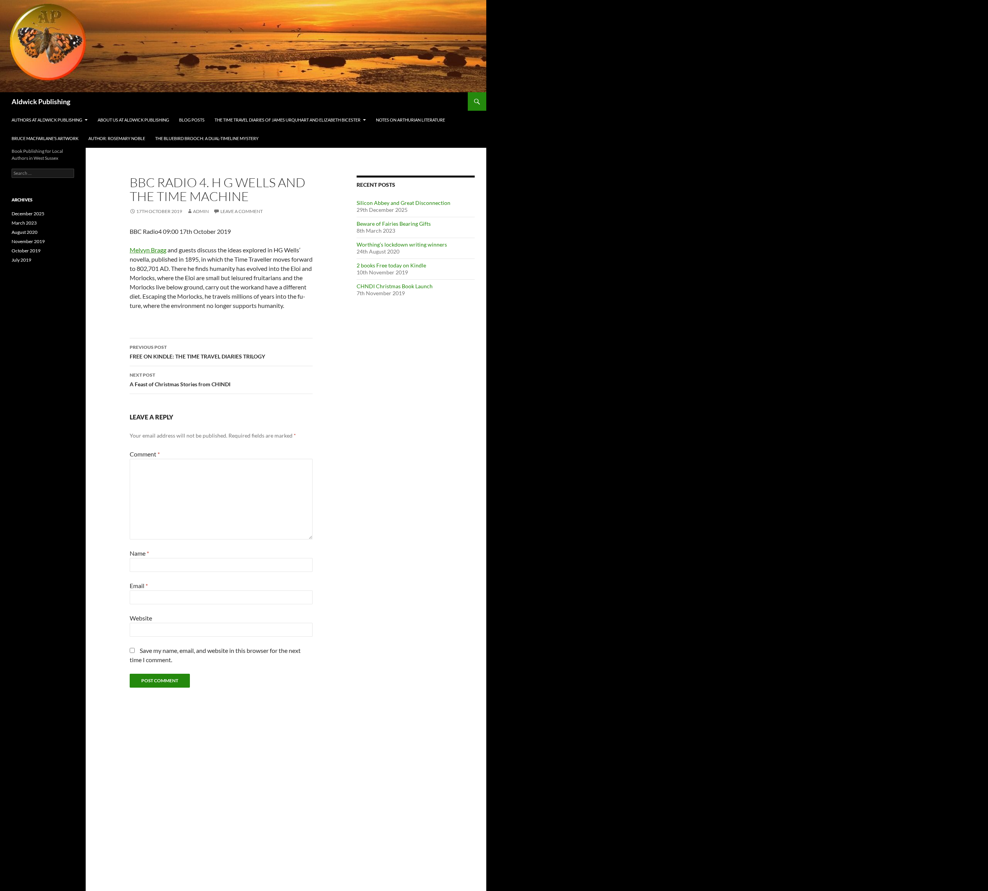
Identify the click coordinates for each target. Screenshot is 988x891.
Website (141, 618)
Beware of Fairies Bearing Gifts (394, 223)
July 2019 (21, 260)
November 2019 (28, 241)
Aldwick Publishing (41, 101)
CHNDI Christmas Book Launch (395, 286)
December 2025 (28, 213)
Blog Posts (192, 119)
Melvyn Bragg (148, 250)
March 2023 (24, 223)
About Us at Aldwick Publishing (133, 119)
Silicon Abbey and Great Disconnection (403, 203)
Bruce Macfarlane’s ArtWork (45, 138)
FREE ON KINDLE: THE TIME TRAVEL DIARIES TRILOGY (197, 352)
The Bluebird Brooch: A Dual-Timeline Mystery (207, 138)
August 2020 (24, 232)
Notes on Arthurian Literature (410, 119)
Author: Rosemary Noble (116, 138)
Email (139, 585)
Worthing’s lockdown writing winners (402, 244)
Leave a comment (241, 211)
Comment (145, 454)
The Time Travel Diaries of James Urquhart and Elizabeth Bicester (287, 119)
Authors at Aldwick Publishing (47, 119)
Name (139, 553)
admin (201, 211)
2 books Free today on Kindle (391, 265)
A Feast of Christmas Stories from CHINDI (180, 379)
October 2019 (26, 251)
